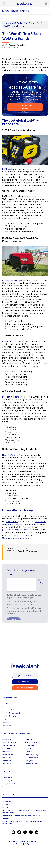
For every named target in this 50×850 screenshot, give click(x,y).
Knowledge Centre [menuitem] (9, 781)
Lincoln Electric (10, 280)
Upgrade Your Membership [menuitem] (12, 787)
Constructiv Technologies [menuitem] (11, 713)
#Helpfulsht (6, 801)
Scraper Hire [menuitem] (29, 745)
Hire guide (6, 804)
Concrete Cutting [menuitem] (31, 755)
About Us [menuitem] (5, 704)
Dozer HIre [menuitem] (6, 751)
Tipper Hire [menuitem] (29, 748)
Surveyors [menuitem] (29, 761)
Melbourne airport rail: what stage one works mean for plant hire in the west (24, 811)
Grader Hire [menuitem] (6, 761)
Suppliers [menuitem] (6, 772)
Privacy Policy (24, 841)
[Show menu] (45, 3)
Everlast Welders (10, 397)
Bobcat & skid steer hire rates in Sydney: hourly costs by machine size (23, 822)
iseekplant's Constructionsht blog (18, 536)
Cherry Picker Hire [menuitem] (9, 742)
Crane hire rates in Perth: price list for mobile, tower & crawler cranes (22, 817)
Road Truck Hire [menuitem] (31, 742)
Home (6, 23)
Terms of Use (13, 841)
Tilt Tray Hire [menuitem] (7, 764)
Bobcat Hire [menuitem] (6, 739)
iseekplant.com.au (16, 844)
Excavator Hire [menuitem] (7, 755)
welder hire (12, 521)
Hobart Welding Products (15, 455)
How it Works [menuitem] (7, 707)
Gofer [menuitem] (4, 719)
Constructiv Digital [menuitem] (9, 716)
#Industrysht (7, 807)
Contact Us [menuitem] (6, 725)
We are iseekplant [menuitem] (9, 697)
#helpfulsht (17, 23)
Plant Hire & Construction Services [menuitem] (16, 733)
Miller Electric (9, 341)
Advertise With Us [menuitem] (9, 710)
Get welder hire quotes (25, 107)
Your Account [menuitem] (7, 778)
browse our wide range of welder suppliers (24, 523)
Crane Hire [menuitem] (6, 748)
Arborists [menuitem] (28, 751)
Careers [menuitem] (5, 722)
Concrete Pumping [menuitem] (9, 745)
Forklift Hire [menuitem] (6, 758)
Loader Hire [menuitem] (29, 739)
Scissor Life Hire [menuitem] (31, 764)
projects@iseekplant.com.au (16, 530)
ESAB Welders (9, 169)
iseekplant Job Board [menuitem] (10, 784)
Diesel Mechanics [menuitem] (31, 758)
